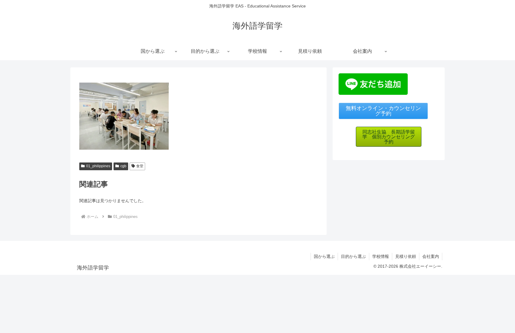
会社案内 (430, 256)
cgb (123, 166)
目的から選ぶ (353, 256)
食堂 (139, 166)
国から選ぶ (324, 256)
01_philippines (98, 166)
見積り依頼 (405, 256)
